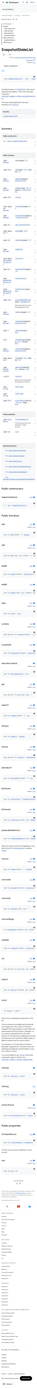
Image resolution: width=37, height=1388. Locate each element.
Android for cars (6, 1275)
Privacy (4, 1255)
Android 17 (5, 1286)
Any (26, 79)
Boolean (6, 162)
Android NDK (5, 1325)
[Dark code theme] (34, 77)
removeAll (19, 321)
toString (18, 387)
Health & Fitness (6, 1249)
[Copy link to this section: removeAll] (12, 880)
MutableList (21, 89)
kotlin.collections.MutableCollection (20, 466)
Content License (20, 1193)
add (16, 160)
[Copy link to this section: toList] (8, 1000)
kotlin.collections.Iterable (16, 456)
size (16, 432)
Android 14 (5, 1296)
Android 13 (5, 1299)
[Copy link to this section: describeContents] (19, 663)
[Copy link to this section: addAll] (9, 566)
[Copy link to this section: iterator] (10, 747)
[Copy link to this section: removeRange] (16, 919)
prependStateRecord (22, 300)
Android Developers (7, 15)
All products (5, 1367)
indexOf (18, 240)
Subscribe (26, 1378)
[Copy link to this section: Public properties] (23, 1126)
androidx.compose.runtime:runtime (24, 57)
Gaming (4, 1243)
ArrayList (14, 105)
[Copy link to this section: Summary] (14, 129)
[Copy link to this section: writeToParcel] (16, 1105)
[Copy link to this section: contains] (11, 624)
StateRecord (24, 302)
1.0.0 (34, 62)
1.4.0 (34, 1003)
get (16, 231)
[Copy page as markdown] (10, 54)
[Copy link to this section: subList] (9, 979)
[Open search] (23, 2)
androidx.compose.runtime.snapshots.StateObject (19, 479)
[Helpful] (13, 19)
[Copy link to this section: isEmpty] (10, 726)
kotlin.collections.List (15, 461)
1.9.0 (34, 666)
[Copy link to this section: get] (6, 684)
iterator (18, 258)
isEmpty (18, 249)
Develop (17, 15)
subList (18, 367)
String (5, 389)
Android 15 (5, 1293)
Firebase (4, 1361)
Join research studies (8, 1342)
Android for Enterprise (8, 1219)
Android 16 (5, 1289)
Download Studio (7, 1322)
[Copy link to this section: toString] (10, 1068)
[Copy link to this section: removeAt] (12, 898)
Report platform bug (8, 1333)
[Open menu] (3, 2)
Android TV (5, 1278)
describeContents (21, 225)
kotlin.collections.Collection (17, 450)
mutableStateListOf (11, 116)
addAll (17, 179)
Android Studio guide (8, 1313)
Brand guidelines (19, 1374)
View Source (29, 60)
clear (17, 197)
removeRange (19, 340)
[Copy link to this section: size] (7, 1161)
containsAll (19, 216)
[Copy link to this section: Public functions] (22, 516)
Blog (3, 1232)
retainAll (18, 349)
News (3, 1229)
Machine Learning (7, 1246)
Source (4, 1226)
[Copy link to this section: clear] (8, 603)
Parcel (18, 402)
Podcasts (4, 1235)
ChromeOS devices (7, 1272)
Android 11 (5, 1305)
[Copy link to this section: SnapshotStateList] (19, 497)
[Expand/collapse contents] (12, 24)
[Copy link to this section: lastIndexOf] (13, 768)
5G (2, 1258)
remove (17, 312)
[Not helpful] (16, 19)
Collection (19, 181)
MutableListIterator (7, 281)
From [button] (15, 450)
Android (4, 1216)
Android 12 (5, 1302)
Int (25, 170)
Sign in (32, 2)
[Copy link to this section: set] (6, 959)
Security (4, 1222)
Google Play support (8, 1339)
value (4, 851)
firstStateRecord (21, 419)
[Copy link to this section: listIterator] (13, 789)
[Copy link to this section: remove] (10, 859)
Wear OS (4, 1269)
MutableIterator (7, 261)
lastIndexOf (19, 269)
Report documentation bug (10, 1336)
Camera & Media (7, 1252)
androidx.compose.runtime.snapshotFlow (17, 1060)
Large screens (6, 1266)
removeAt (18, 330)
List (5, 376)
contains (18, 206)
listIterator (20, 278)
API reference (8, 9)
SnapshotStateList (14, 79)
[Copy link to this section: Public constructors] (26, 489)
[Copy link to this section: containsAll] (13, 645)
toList (17, 376)
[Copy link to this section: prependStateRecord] (22, 830)
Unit (9, 170)
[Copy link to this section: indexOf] (10, 705)
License (10, 1374)
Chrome (4, 1358)
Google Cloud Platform (9, 1364)
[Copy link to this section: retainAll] (10, 940)
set (16, 358)
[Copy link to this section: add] (7, 524)
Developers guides (7, 1316)
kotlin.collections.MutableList (18, 472)
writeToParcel (20, 401)
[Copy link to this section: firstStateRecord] (18, 1134)
